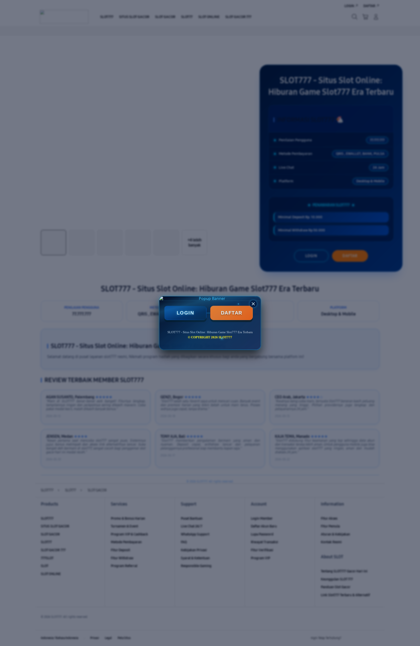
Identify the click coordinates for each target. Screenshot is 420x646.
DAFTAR (231, 312)
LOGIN (185, 312)
